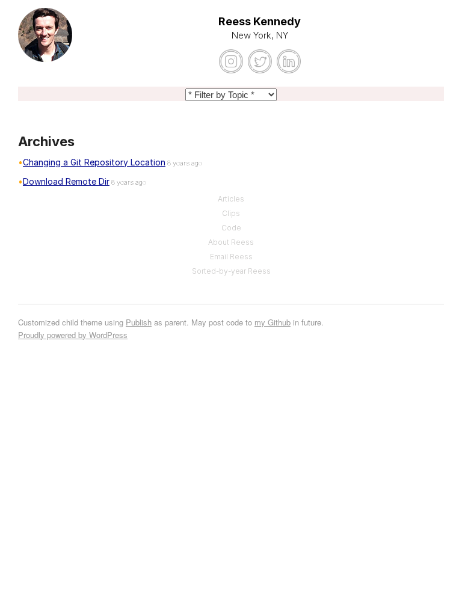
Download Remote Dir (66, 181)
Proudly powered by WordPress (73, 334)
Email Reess (231, 256)
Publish (139, 322)
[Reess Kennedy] (45, 42)
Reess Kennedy (259, 21)
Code (231, 227)
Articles (231, 198)
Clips (231, 213)
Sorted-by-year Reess (231, 271)
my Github (272, 322)
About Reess (231, 242)
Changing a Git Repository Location (94, 162)
